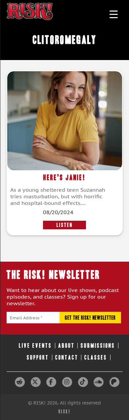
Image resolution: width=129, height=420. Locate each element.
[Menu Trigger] (114, 14)
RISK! (65, 411)
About (66, 345)
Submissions (98, 345)
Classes (95, 357)
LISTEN (65, 225)
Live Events (35, 345)
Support (38, 357)
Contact (66, 357)
